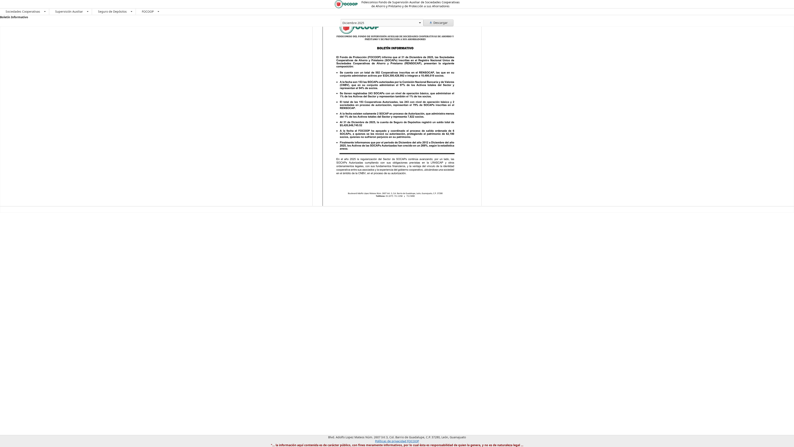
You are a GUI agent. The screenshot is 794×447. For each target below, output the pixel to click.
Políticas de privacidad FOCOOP (397, 441)
